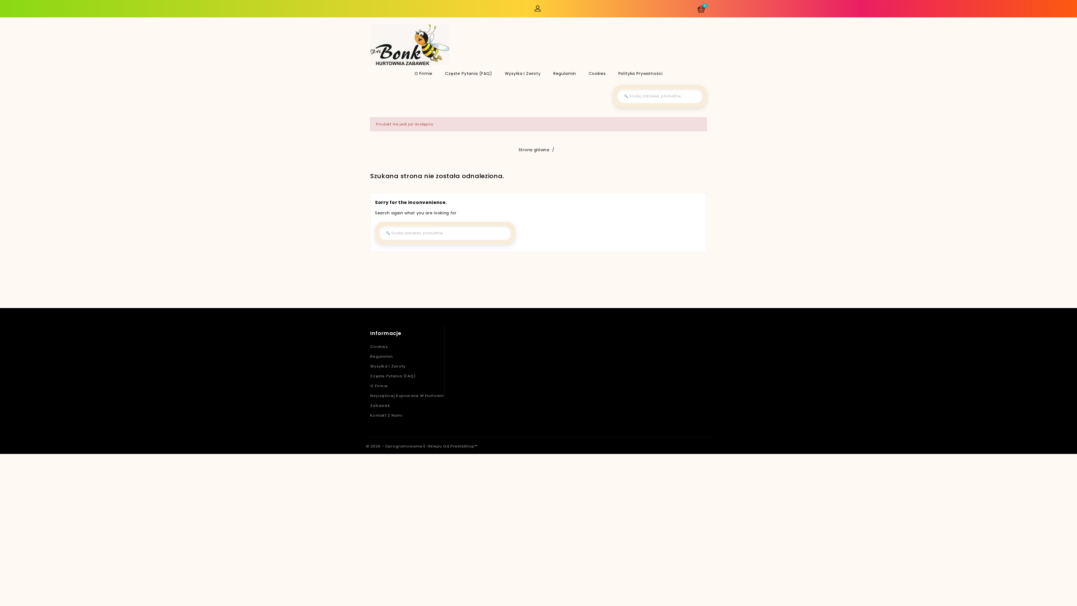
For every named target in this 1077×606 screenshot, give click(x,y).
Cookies (597, 73)
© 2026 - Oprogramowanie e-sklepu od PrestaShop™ (422, 446)
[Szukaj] (694, 96)
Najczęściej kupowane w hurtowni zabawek (407, 400)
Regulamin (564, 73)
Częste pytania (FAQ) (468, 73)
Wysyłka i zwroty (523, 73)
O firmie (424, 73)
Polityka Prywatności (640, 73)
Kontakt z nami (386, 415)
